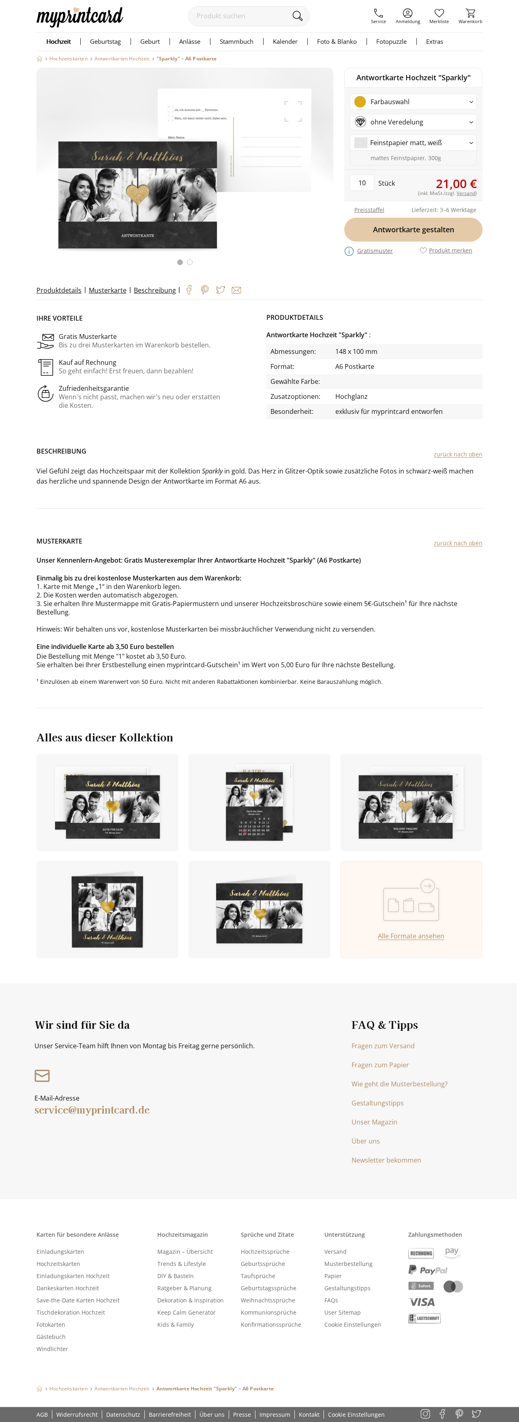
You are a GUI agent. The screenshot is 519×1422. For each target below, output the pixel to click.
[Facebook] (189, 290)
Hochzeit (58, 41)
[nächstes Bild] (325, 171)
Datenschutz (123, 1414)
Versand (335, 1251)
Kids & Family (175, 1324)
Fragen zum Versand (383, 1045)
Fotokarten (50, 1324)
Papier (333, 1276)
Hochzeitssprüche (265, 1251)
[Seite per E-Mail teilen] (236, 290)
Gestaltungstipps (378, 1103)
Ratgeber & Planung (184, 1288)
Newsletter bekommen (386, 1160)
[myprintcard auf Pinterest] (460, 1414)
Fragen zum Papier (380, 1064)
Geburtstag (105, 41)
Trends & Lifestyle (181, 1264)
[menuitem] (378, 16)
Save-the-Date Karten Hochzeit (78, 1300)
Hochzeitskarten (58, 1264)
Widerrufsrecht (77, 1414)
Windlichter (52, 1349)
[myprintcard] (79, 25)
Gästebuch (51, 1337)
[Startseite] (39, 59)
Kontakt (309, 1414)
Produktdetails (58, 290)
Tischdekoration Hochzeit (70, 1312)
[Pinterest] (205, 290)
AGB (42, 1414)
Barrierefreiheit (170, 1414)
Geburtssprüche (263, 1264)
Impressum (275, 1414)
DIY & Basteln (175, 1276)
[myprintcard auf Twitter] (477, 1414)
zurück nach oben (458, 454)
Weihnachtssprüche (268, 1300)
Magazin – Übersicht (185, 1251)
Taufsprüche (258, 1276)
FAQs (331, 1300)
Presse (242, 1414)
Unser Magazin (374, 1122)
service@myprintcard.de (92, 1109)
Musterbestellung (348, 1264)
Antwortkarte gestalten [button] (413, 229)
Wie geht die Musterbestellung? (400, 1083)
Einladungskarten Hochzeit (72, 1276)
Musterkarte (108, 290)
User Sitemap (342, 1312)
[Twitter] (220, 290)
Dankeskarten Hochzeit (67, 1288)
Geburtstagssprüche (268, 1288)
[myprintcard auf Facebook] (443, 1414)
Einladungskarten (60, 1251)
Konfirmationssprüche (271, 1324)
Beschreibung (155, 290)
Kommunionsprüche (268, 1312)
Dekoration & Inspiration (190, 1300)
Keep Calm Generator (186, 1312)
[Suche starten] (297, 16)
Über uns (366, 1141)
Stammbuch (236, 41)
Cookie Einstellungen (352, 1324)
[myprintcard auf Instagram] (425, 1414)
